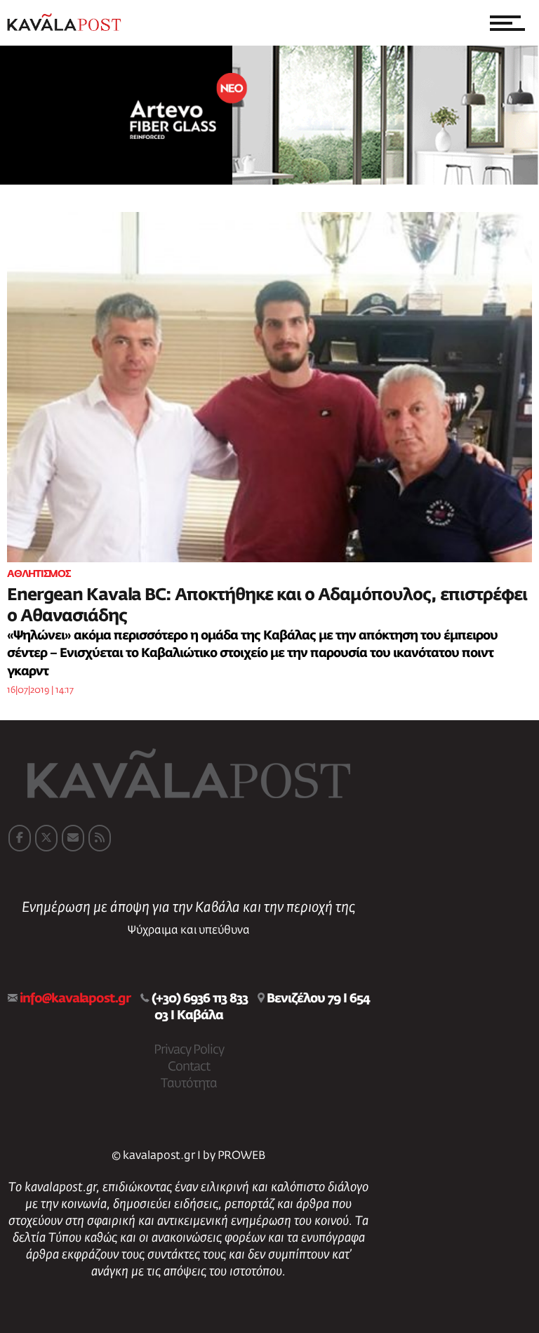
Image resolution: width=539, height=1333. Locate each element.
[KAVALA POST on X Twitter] (46, 838)
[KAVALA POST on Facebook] (19, 838)
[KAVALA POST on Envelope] (73, 838)
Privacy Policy (189, 1050)
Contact (189, 1067)
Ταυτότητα (189, 1083)
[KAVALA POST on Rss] (99, 838)
